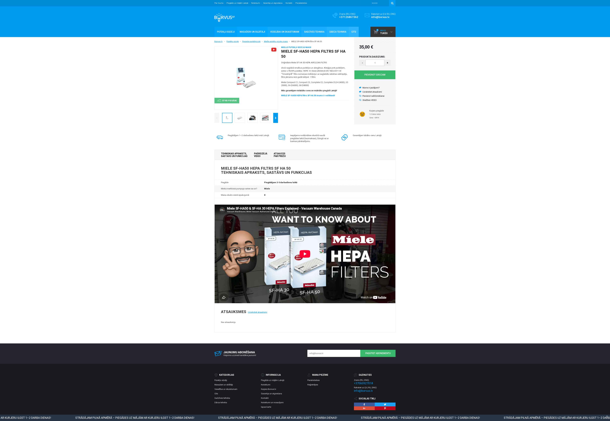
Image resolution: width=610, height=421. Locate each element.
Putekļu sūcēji (233, 41)
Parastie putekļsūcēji (251, 41)
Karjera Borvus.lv (268, 389)
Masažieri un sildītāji (223, 384)
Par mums (218, 3)
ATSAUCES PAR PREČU (280, 154)
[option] (227, 118)
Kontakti (289, 3)
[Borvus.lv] (224, 16)
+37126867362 (348, 17)
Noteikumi (255, 3)
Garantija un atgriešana (272, 3)
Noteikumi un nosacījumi (272, 402)
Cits (216, 393)
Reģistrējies (312, 384)
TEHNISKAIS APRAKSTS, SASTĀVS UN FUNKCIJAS (234, 154)
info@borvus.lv (380, 17)
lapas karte (266, 407)
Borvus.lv (218, 41)
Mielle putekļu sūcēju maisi (276, 41)
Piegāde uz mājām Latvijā (237, 3)
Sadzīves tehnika (222, 398)
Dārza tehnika (220, 402)
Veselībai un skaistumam (225, 389)
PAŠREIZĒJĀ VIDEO (260, 154)
